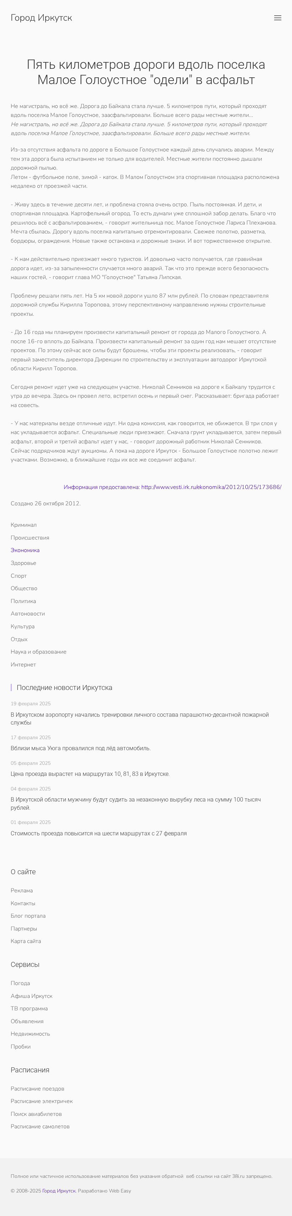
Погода (20, 983)
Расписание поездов (37, 1089)
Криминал (24, 525)
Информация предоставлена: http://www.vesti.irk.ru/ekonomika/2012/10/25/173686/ (172, 487)
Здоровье (23, 563)
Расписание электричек (42, 1101)
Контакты (23, 903)
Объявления (27, 1021)
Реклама (22, 891)
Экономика (25, 550)
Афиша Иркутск (31, 996)
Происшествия (30, 538)
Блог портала (28, 916)
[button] (277, 18)
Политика (23, 601)
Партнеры (24, 929)
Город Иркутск (41, 17)
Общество (24, 588)
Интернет (23, 665)
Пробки (21, 1047)
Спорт (19, 576)
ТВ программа (29, 1009)
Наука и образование (39, 652)
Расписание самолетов (40, 1126)
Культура (23, 626)
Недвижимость (30, 1034)
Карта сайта (26, 941)
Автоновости (28, 614)
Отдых (19, 639)
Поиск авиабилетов (36, 1114)
